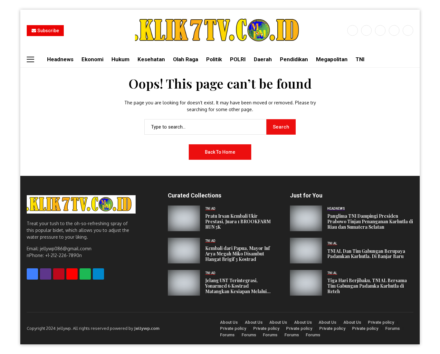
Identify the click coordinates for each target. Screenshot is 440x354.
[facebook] (352, 30)
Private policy (381, 322)
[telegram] (98, 274)
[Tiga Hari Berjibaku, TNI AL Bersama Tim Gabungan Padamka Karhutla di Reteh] (306, 283)
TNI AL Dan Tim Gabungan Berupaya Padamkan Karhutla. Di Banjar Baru (366, 254)
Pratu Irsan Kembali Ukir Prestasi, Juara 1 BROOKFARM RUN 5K (238, 222)
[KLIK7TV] (81, 204)
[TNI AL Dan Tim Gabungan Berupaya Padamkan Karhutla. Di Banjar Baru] (306, 250)
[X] (366, 30)
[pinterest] (394, 30)
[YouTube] (408, 30)
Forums (392, 328)
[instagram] (380, 30)
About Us (229, 322)
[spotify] (85, 274)
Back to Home (220, 152)
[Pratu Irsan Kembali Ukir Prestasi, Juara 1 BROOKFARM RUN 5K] (184, 218)
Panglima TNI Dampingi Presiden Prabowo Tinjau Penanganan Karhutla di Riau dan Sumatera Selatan (370, 222)
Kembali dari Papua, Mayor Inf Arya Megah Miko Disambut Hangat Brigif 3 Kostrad (237, 254)
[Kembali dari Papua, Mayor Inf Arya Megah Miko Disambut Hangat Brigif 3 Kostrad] (184, 250)
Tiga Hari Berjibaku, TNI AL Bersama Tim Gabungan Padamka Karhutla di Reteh (367, 286)
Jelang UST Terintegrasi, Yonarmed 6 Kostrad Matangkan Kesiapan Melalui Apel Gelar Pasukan (236, 286)
